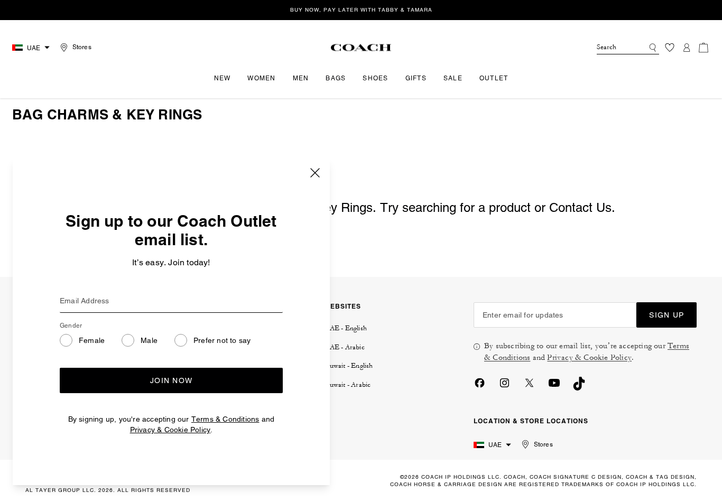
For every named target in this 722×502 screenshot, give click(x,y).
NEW (222, 78)
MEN (301, 78)
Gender (71, 325)
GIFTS (416, 78)
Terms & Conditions (225, 419)
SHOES (375, 78)
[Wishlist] (669, 47)
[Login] (686, 47)
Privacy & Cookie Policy (170, 429)
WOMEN (261, 78)
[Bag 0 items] (703, 47)
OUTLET (493, 78)
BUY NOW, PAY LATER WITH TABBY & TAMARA (361, 9)
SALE (452, 78)
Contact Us (580, 207)
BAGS (336, 78)
